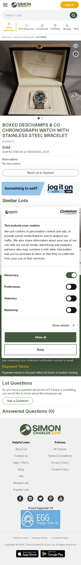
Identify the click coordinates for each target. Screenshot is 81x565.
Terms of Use (20, 537)
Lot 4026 (41, 37)
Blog (21, 469)
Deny (40, 349)
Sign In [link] (69, 5)
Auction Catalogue (24, 37)
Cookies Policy (60, 537)
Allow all (40, 337)
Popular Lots (21, 489)
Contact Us (21, 455)
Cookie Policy (60, 469)
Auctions (7, 37)
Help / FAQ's (21, 462)
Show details (60, 325)
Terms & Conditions (60, 455)
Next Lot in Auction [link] (40, 173)
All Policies (60, 449)
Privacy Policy (60, 462)
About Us (21, 449)
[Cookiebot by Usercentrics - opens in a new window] (60, 212)
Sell (21, 476)
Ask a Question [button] (17, 401)
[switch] (71, 287)
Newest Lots (21, 482)
